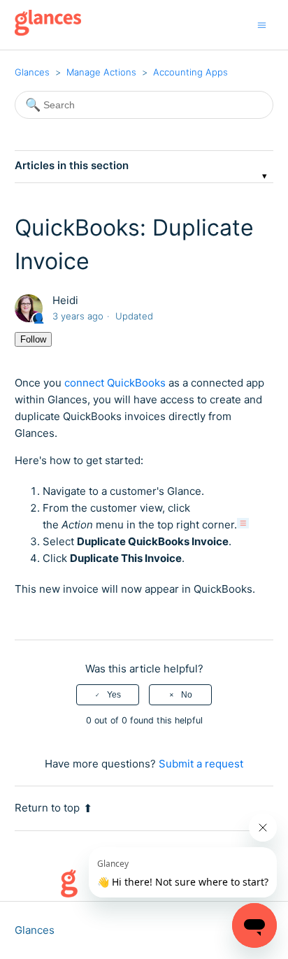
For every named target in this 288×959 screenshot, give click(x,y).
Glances (32, 72)
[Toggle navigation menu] (261, 25)
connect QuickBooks (115, 382)
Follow (33, 339)
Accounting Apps (190, 72)
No (186, 695)
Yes (114, 695)
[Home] (48, 31)
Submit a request (201, 763)
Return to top (47, 807)
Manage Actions (101, 72)
